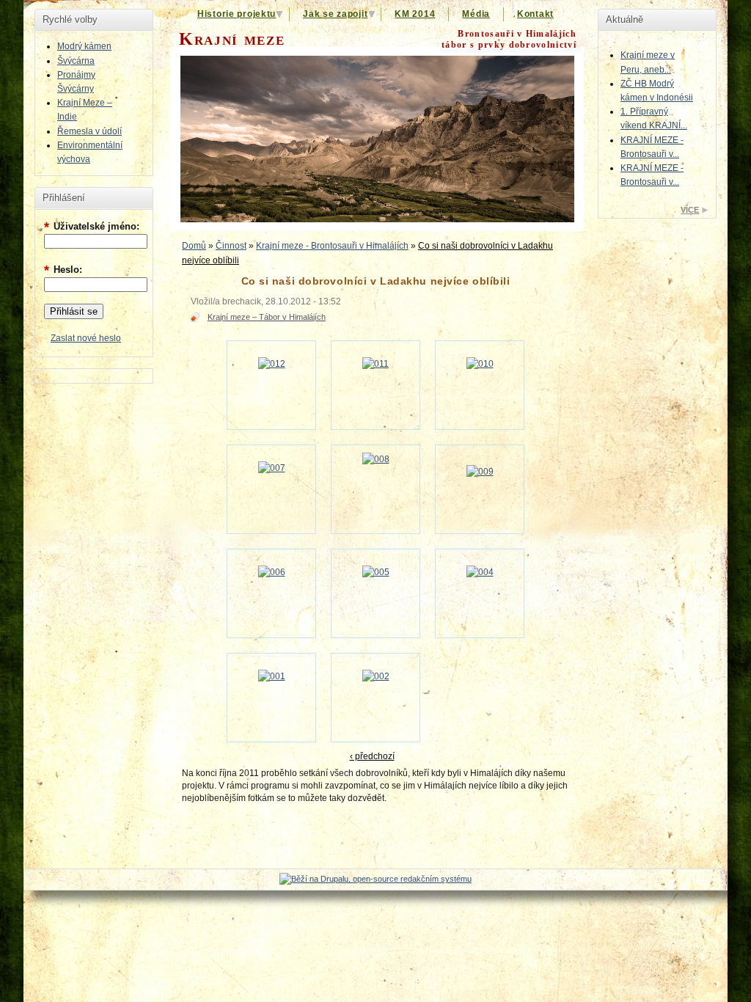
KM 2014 (415, 14)
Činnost (231, 246)
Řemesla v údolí (89, 131)
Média (476, 14)
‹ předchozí (372, 756)
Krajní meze (232, 38)
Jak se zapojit (335, 14)
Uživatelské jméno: (91, 226)
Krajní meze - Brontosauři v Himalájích (332, 246)
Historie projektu (236, 14)
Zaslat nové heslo (86, 338)
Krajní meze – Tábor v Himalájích (267, 316)
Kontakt (535, 14)
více (690, 209)
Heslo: (63, 269)
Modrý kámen (84, 46)
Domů (194, 246)
